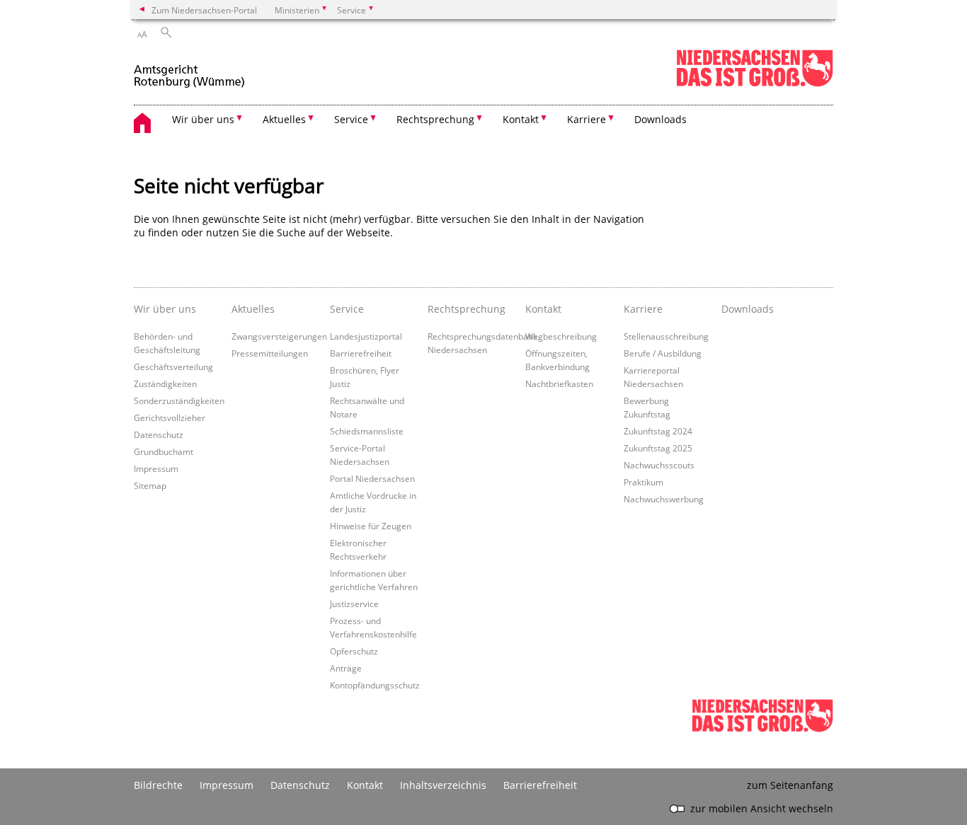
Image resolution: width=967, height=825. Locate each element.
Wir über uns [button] (203, 119)
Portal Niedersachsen (372, 478)
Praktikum (643, 481)
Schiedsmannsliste (367, 431)
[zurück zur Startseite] (190, 70)
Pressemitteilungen (269, 353)
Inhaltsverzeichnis (443, 785)
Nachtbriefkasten (559, 383)
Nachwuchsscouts (659, 465)
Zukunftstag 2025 (658, 448)
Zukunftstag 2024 (658, 431)
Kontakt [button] (521, 119)
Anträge (346, 668)
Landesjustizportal (366, 336)
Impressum (156, 468)
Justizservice (354, 603)
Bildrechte (158, 785)
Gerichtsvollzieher (169, 417)
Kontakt (365, 785)
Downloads (660, 119)
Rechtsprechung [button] (435, 119)
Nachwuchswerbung (664, 498)
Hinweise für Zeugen (370, 525)
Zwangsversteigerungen (279, 336)
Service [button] (351, 119)
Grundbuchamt (163, 451)
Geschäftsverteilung (173, 366)
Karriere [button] (586, 119)
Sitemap (150, 485)
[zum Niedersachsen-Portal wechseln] (754, 84)
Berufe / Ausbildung (663, 353)
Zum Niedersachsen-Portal (204, 10)
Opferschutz (354, 651)
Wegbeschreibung (561, 336)
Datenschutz (158, 434)
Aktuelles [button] (284, 119)
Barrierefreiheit (360, 353)
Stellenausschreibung (666, 336)
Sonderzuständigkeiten (179, 400)
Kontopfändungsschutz (375, 685)
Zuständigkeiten (165, 383)
